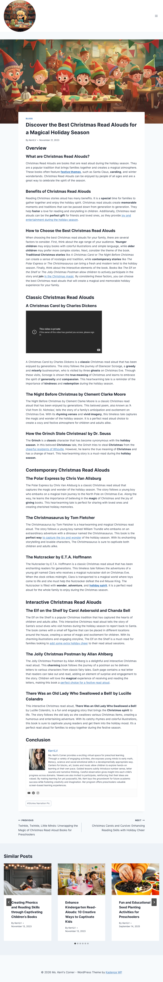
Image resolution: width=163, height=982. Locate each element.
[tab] (75, 943)
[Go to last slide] (8, 902)
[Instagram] (37, 792)
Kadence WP (114, 972)
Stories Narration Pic (38, 803)
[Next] (154, 902)
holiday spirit (98, 585)
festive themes (71, 171)
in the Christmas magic (59, 276)
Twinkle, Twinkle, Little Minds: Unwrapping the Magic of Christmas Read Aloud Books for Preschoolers (48, 827)
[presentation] (27, 879)
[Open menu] (156, 15)
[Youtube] (29, 792)
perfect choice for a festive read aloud (85, 682)
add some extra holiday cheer (69, 643)
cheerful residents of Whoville (45, 449)
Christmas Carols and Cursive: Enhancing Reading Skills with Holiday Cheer (118, 825)
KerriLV (32, 140)
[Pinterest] (33, 792)
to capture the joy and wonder (62, 537)
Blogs (29, 118)
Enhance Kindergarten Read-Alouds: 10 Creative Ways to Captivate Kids (80, 912)
